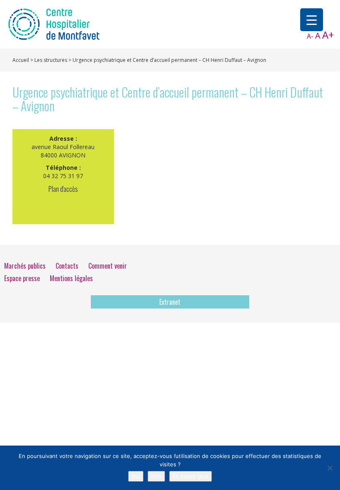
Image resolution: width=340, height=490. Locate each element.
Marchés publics (25, 266)
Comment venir (107, 266)
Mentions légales (71, 278)
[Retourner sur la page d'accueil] (54, 23)
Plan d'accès (63, 189)
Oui (135, 476)
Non (156, 476)
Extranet (169, 302)
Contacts (67, 266)
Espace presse (22, 278)
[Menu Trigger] (311, 19)
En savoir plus (190, 476)
